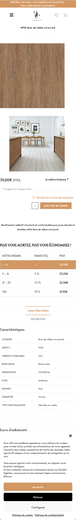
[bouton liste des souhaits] (56, 15)
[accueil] (37, 16)
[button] (70, 436)
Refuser (38, 497)
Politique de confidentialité (49, 515)
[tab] (38, 311)
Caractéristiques (38, 310)
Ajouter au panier (56, 205)
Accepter (38, 487)
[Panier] (65, 15)
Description (38, 319)
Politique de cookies (22, 515)
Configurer (38, 507)
